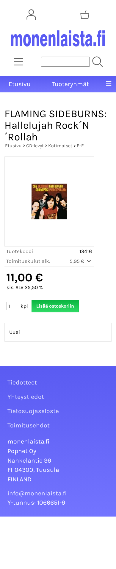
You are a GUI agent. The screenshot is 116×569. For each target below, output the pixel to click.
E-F (80, 145)
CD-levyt (35, 145)
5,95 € (77, 261)
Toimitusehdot (28, 425)
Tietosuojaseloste (33, 411)
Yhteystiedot (25, 396)
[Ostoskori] (84, 14)
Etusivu (20, 84)
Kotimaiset (60, 145)
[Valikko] (108, 84)
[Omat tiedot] (31, 14)
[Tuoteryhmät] (18, 62)
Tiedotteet (22, 382)
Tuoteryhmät (70, 84)
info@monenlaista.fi (37, 493)
